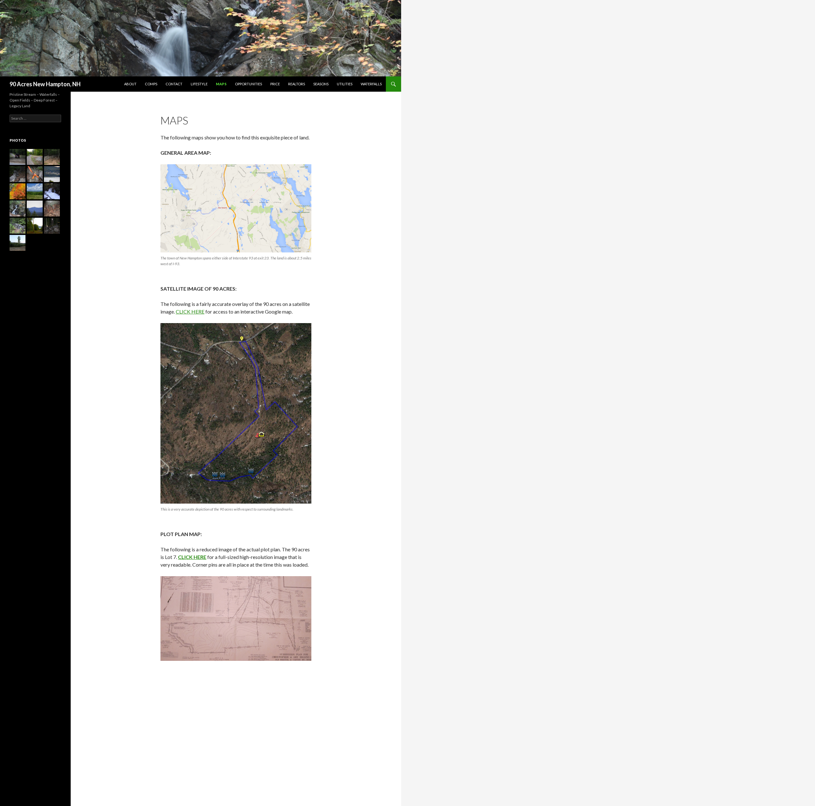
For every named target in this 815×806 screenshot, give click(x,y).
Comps (151, 84)
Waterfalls (371, 84)
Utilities (344, 84)
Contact (174, 84)
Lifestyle (199, 84)
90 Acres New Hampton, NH (45, 84)
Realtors (296, 84)
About (130, 84)
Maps (221, 84)
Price (275, 84)
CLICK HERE (190, 311)
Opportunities (248, 84)
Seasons (321, 84)
